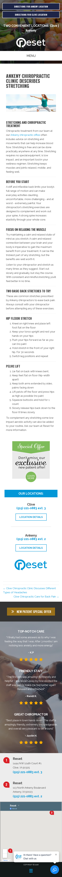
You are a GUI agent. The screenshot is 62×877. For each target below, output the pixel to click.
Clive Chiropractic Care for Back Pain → (36, 596)
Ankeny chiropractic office (25, 134)
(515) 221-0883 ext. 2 (31, 539)
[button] (31, 611)
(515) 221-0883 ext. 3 (31, 508)
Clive (53, 26)
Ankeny (31, 30)
